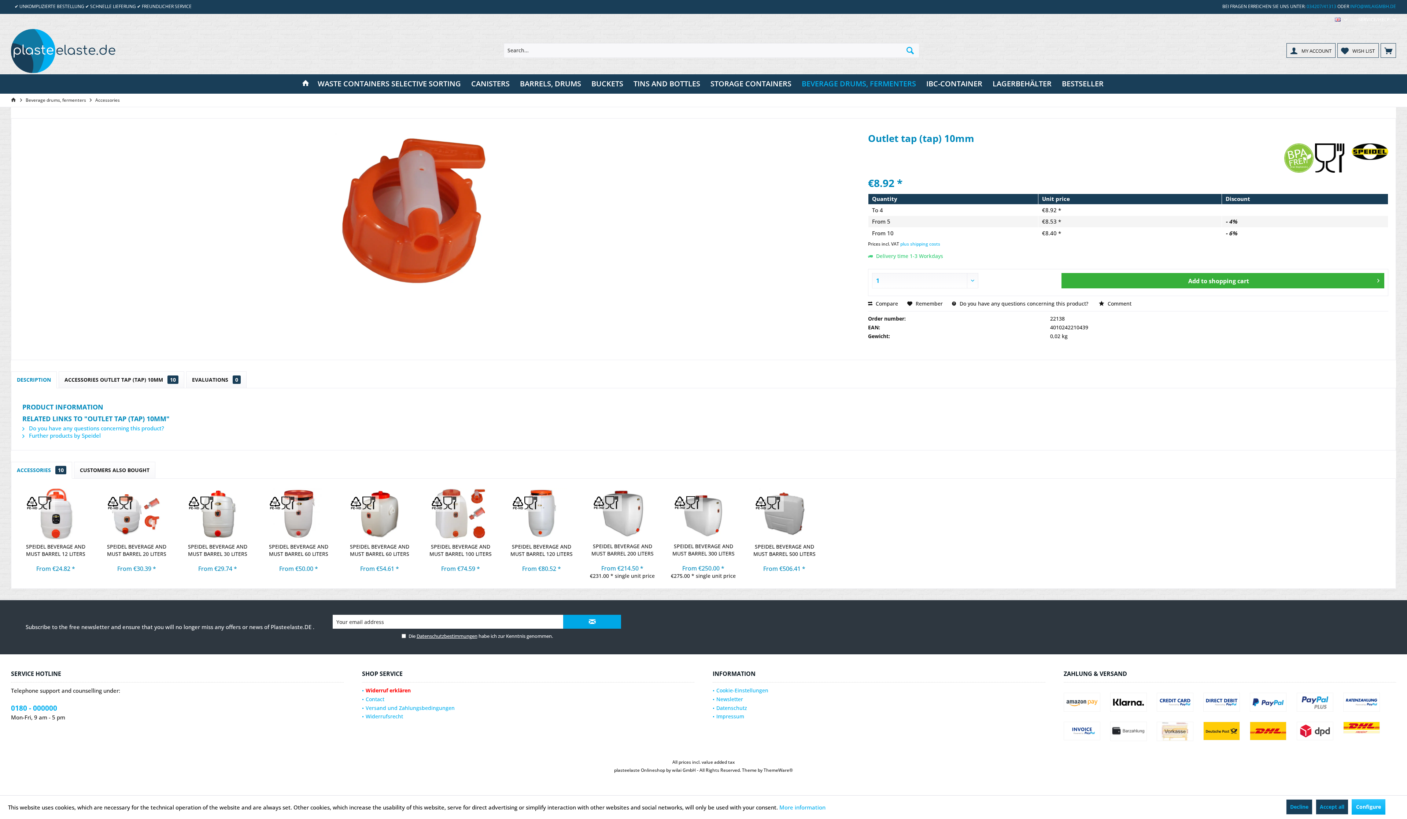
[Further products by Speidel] (1370, 156)
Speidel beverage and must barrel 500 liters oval (784, 550)
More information (802, 807)
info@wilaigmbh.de (1373, 6)
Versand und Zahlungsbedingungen (410, 707)
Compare (886, 303)
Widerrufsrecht (384, 716)
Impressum (730, 716)
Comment (1118, 303)
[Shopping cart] (1388, 50)
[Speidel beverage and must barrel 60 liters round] (298, 513)
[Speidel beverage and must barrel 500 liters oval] (784, 513)
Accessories (40, 470)
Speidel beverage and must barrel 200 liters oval (622, 550)
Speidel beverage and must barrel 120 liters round (541, 550)
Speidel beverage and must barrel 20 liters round (136, 550)
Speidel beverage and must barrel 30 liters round (217, 550)
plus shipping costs (920, 244)
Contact (375, 699)
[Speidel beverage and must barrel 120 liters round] (541, 513)
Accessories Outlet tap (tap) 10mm (120, 379)
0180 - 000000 (34, 708)
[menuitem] (1374, 19)
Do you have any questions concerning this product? (1023, 303)
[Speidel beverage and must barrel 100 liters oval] (460, 513)
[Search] (910, 50)
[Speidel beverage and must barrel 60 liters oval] (379, 513)
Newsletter (729, 699)
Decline (1299, 806)
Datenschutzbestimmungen (447, 636)
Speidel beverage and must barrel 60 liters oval (379, 550)
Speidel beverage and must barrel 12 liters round (55, 550)
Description (34, 379)
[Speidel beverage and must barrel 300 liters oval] (703, 513)
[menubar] (1341, 19)
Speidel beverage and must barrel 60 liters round (298, 550)
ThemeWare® (778, 770)
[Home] (306, 84)
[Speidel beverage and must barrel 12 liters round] (56, 513)
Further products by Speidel (64, 435)
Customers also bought (114, 470)
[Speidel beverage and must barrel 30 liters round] (217, 513)
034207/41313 (1321, 6)
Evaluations (215, 379)
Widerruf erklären (388, 690)
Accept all (1332, 806)
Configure (1368, 806)
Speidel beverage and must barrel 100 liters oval (460, 550)
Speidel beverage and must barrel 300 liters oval (703, 550)
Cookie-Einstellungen (742, 690)
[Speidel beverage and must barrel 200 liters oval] (622, 513)
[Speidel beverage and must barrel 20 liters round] (136, 513)
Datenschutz (731, 707)
